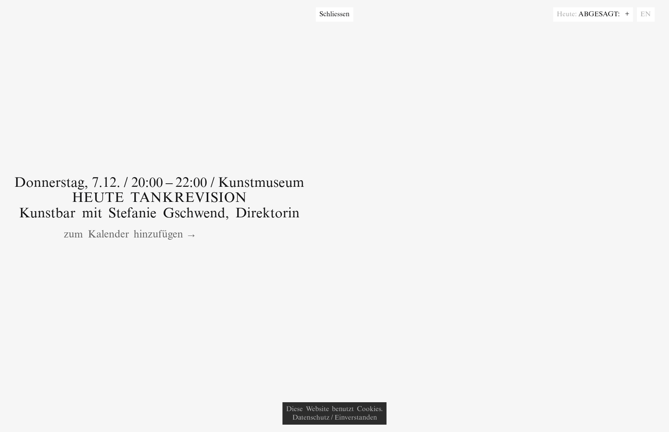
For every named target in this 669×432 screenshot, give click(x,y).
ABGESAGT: (600, 14)
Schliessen (334, 14)
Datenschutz (310, 418)
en (645, 14)
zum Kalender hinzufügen (123, 235)
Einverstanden (355, 418)
